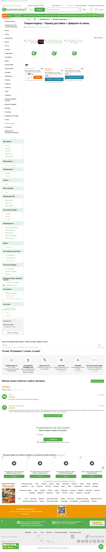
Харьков (43, 484)
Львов (88, 484)
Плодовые (45, 15)
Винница (95, 484)
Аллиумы (8, 72)
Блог (19, 498)
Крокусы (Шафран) (10, 104)
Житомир (95, 486)
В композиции (9, 269)
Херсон (82, 484)
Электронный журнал (61, 532)
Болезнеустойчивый (11, 227)
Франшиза (70, 5)
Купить (38, 77)
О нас (26, 498)
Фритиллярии (9, 65)
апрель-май (9, 200)
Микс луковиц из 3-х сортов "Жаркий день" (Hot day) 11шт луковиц (73, 71)
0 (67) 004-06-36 (36, 525)
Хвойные (76, 15)
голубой (7, 148)
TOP (12, 15)
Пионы (7, 30)
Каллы (7, 42)
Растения (89, 15)
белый (7, 145)
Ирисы (7, 61)
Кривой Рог (24, 486)
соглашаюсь (43, 442)
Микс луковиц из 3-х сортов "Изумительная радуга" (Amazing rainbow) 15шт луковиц (54, 73)
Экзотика (56, 15)
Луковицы (39, 15)
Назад (29, 19)
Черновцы (32, 493)
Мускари (7, 108)
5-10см (7, 216)
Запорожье (65, 484)
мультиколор (9, 156)
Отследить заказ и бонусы (96, 5)
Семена (25, 15)
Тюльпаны (8, 112)
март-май (8, 203)
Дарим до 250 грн (96, 498)
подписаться (53, 439)
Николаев (40, 486)
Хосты (7, 46)
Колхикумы (8, 127)
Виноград (33, 15)
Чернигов (87, 486)
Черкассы (74, 484)
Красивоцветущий (10, 235)
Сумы (69, 486)
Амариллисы (9, 53)
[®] (14, 11)
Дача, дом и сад (101, 15)
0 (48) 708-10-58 (25, 525)
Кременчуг (50, 493)
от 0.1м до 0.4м (10, 258)
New (9, 15)
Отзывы (62, 498)
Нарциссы (8, 95)
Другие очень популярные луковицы (11, 131)
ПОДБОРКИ (5, 15)
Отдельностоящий (10, 271)
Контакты (33, 498)
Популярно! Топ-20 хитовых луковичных (11, 26)
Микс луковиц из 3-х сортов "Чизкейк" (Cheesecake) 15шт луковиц (33, 71)
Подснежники (9, 68)
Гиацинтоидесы (9, 123)
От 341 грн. (101, 347)
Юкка (6, 91)
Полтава (56, 486)
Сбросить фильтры (13, 333)
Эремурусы (8, 76)
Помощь (41, 501)
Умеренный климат (11, 293)
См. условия (61, 370)
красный (8, 151)
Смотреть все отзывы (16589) (53, 415)
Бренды (94, 501)
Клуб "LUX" (70, 498)
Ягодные (51, 15)
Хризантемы (9, 38)
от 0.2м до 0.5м (10, 255)
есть (6, 184)
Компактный (9, 233)
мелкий (7, 173)
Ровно (63, 486)
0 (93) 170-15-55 (35, 523)
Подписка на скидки (82, 498)
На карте (79, 523)
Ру (84, 9)
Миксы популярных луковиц (10, 99)
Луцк (32, 486)
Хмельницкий (78, 486)
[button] (102, 467)
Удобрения (95, 15)
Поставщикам (74, 501)
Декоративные (69, 15)
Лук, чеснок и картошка (18, 15)
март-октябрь (9, 205)
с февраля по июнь (11, 285)
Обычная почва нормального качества (9, 309)
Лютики (7, 49)
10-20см (7, 214)
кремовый (8, 153)
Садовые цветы (10, 21)
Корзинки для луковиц (11, 116)
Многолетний (9, 238)
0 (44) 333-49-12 (25, 523)
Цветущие (62, 15)
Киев (37, 484)
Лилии (7, 34)
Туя (55, 12)
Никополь (48, 486)
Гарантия (41, 498)
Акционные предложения (11, 5)
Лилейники (8, 57)
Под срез (8, 274)
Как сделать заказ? (52, 501)
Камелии (7, 80)
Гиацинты (8, 84)
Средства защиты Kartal (30, 501)
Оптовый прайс (85, 501)
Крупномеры (82, 15)
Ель (57, 12)
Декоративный (9, 230)
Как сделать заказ (75, 532)
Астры (7, 119)
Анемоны (8, 87)
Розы (29, 15)
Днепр (58, 484)
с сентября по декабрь (12, 282)
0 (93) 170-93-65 (39, 5)
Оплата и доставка (80, 5)
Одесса (51, 484)
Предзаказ (64, 501)
